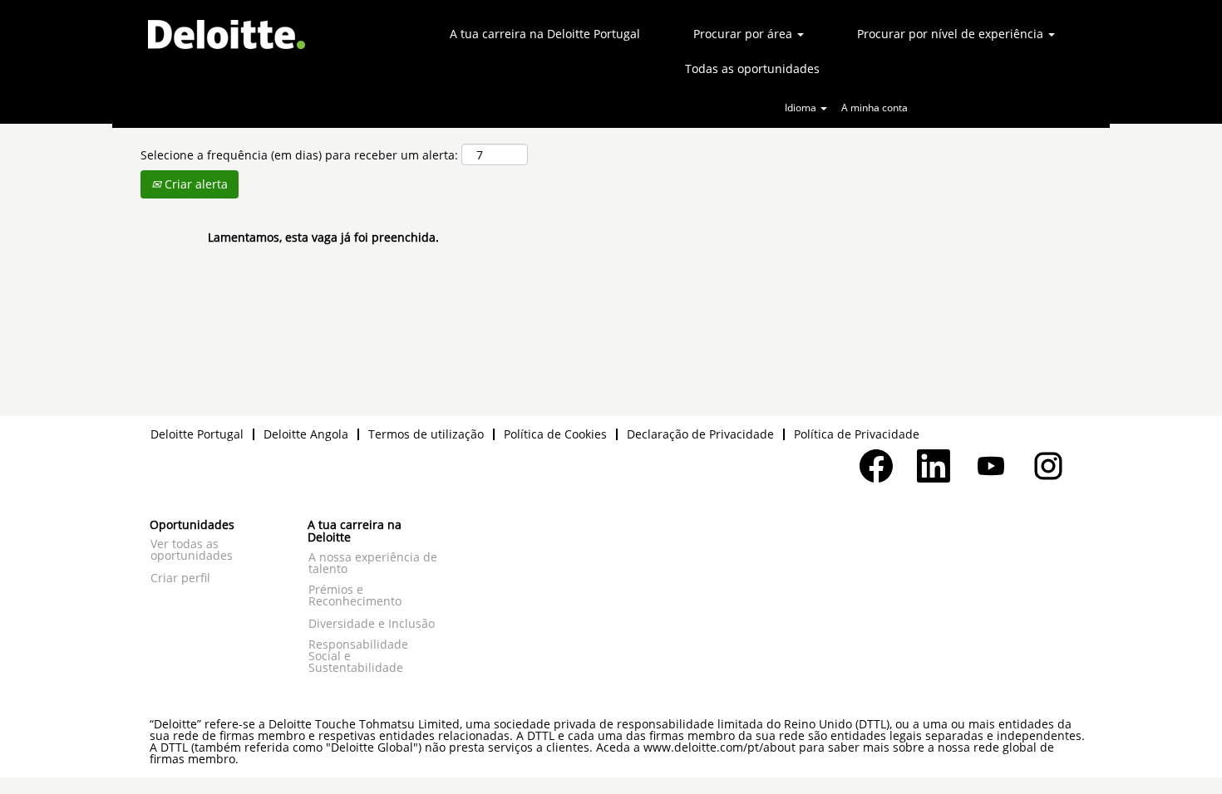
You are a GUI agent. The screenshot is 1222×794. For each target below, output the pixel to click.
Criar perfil (180, 578)
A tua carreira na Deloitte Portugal (545, 34)
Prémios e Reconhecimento (355, 595)
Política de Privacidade (856, 434)
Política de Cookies (555, 434)
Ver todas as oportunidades (191, 549)
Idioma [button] (802, 107)
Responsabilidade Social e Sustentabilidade (358, 656)
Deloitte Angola (306, 434)
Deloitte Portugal (197, 434)
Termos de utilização (426, 434)
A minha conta (874, 107)
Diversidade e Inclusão (371, 623)
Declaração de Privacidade (700, 434)
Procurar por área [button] (744, 34)
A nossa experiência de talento (372, 563)
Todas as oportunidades (752, 68)
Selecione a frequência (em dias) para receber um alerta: (299, 155)
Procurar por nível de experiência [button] (952, 34)
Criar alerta (194, 184)
